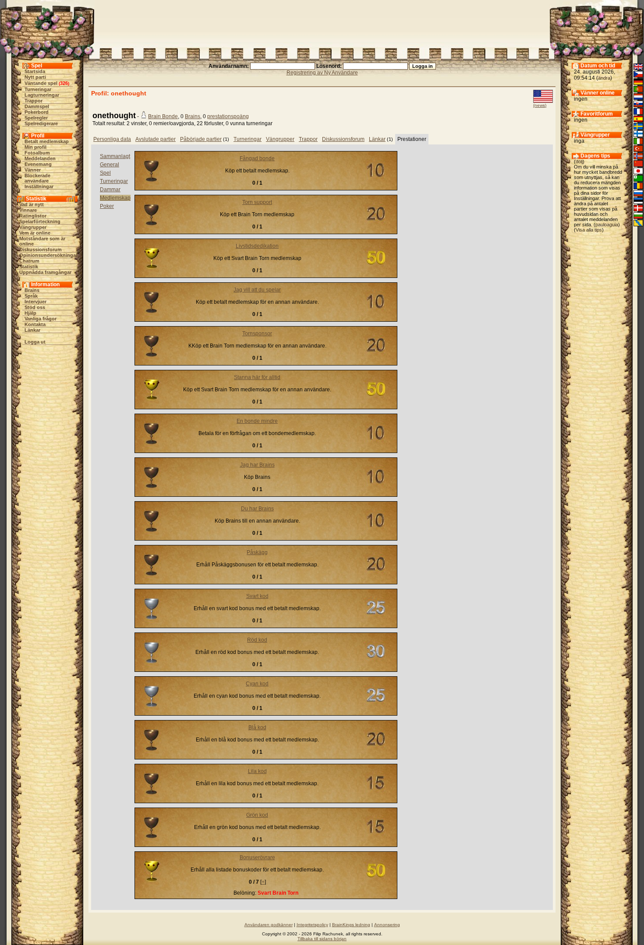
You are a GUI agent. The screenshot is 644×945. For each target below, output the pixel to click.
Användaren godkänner (268, 924)
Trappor (33, 100)
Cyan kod (257, 684)
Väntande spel (41, 83)
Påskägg (257, 552)
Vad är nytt (31, 204)
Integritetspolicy (312, 924)
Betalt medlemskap (47, 141)
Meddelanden (40, 158)
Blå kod (257, 727)
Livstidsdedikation (257, 246)
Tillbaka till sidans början (322, 938)
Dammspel (37, 106)
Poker (107, 206)
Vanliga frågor (41, 318)
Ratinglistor (32, 215)
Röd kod (257, 640)
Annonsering (387, 924)
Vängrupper (32, 227)
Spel (105, 173)
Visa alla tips (589, 229)
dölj (579, 161)
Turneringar (38, 89)
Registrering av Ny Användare (322, 73)
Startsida (35, 71)
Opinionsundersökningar (48, 255)
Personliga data (112, 139)
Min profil (35, 147)
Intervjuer (35, 301)
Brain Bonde (163, 116)
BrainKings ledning (351, 924)
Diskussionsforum (40, 249)
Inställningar (39, 186)
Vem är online (34, 232)
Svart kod (257, 596)
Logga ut (35, 341)
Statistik (28, 266)
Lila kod (257, 771)
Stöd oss (35, 307)
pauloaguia (606, 224)
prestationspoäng (228, 116)
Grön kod (257, 815)
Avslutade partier (155, 139)
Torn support (257, 202)
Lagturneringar (42, 95)
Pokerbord (37, 112)
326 (64, 83)
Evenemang (38, 164)
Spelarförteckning (39, 221)
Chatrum (29, 260)
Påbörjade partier (201, 139)
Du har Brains (257, 509)
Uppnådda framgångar (45, 272)
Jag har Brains (257, 465)
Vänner (33, 169)
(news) (539, 105)
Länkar (32, 330)
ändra (604, 78)
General (109, 165)
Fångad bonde (257, 158)
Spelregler (36, 117)
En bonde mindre (257, 421)
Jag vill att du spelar (257, 290)
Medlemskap (115, 198)
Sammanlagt (115, 156)
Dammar (110, 189)
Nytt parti (35, 77)
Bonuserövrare (257, 857)
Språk (31, 296)
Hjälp (30, 313)
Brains (32, 290)
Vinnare (28, 210)
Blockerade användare (37, 178)
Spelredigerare (41, 123)
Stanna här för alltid (257, 377)
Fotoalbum (37, 152)
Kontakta (35, 324)
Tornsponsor (257, 333)
